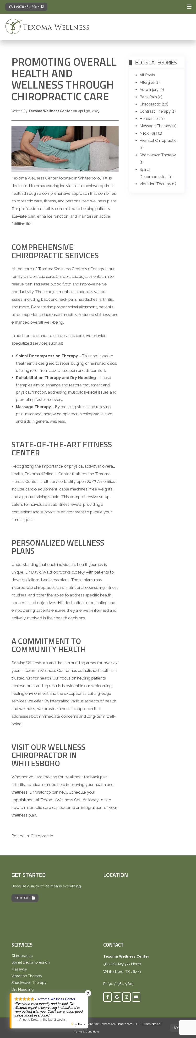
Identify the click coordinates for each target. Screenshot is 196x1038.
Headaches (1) (152, 118)
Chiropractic (42, 835)
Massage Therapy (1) (158, 126)
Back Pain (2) (151, 97)
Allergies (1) (150, 82)
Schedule (22, 897)
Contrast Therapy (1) (158, 111)
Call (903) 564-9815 (24, 6)
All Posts (147, 75)
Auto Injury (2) (152, 89)
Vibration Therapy (26, 976)
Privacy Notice (151, 1024)
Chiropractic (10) (154, 104)
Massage (19, 969)
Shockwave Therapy (28, 982)
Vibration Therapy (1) (158, 184)
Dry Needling (22, 989)
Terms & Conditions (86, 1031)
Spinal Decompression (30, 962)
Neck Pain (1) (151, 133)
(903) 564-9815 (120, 984)
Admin (178, 1027)
